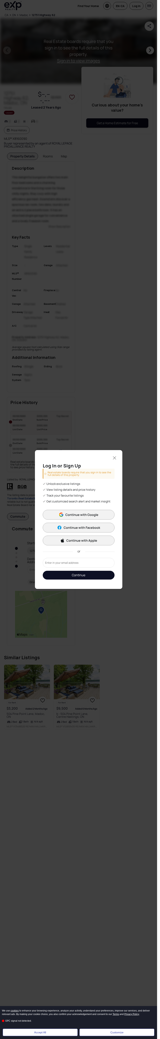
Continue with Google (81, 515)
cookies (15, 1010)
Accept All (40, 1032)
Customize (117, 1032)
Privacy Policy (131, 1014)
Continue (78, 575)
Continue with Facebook (82, 527)
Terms (116, 1014)
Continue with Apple (81, 540)
